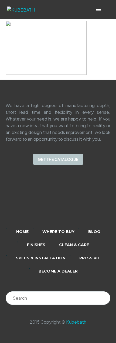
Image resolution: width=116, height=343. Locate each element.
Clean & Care (74, 244)
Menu (98, 9)
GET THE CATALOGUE (58, 159)
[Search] (103, 298)
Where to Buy (58, 231)
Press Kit (89, 258)
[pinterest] (79, 200)
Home (22, 231)
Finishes (36, 244)
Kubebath (76, 322)
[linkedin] (37, 200)
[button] (106, 9)
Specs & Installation (41, 258)
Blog (94, 231)
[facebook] (65, 200)
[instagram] (51, 200)
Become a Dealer (58, 271)
